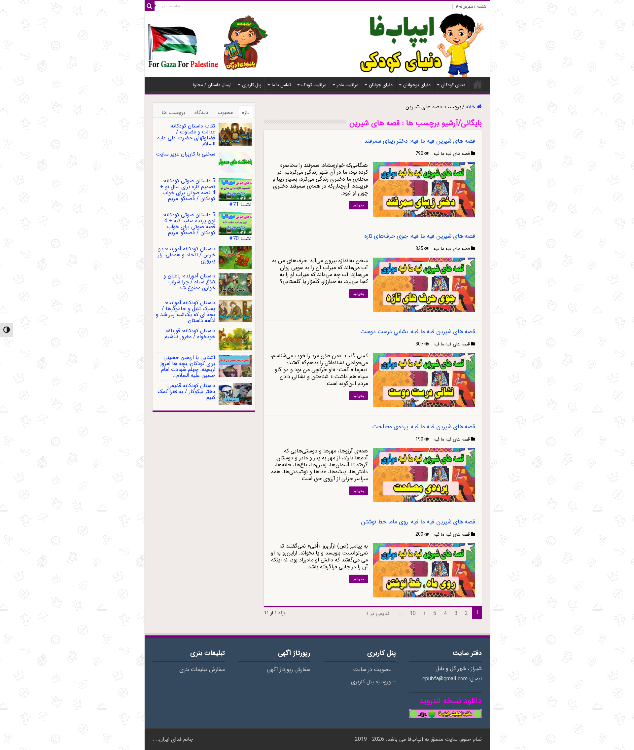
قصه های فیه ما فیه (452, 153)
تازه (246, 112)
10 (413, 613)
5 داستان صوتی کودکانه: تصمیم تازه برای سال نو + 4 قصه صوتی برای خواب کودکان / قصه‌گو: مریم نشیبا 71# (206, 193)
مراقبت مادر (347, 85)
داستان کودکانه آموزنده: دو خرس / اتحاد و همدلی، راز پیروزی (186, 255)
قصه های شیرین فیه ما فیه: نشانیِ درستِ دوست (417, 331)
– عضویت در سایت (374, 669)
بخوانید (358, 205)
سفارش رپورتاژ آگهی (288, 669)
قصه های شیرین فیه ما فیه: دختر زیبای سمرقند (419, 141)
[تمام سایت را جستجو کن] (150, 6)
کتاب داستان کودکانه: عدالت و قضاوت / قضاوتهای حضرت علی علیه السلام (186, 135)
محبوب (225, 112)
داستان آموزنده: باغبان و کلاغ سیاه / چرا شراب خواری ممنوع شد (189, 282)
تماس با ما (281, 85)
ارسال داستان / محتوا (212, 85)
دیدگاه (201, 112)
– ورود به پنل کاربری (373, 682)
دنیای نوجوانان (417, 85)
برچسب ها (173, 112)
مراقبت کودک (313, 85)
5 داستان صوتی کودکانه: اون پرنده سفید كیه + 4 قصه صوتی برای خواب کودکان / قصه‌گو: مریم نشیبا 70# (207, 227)
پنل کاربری (251, 85)
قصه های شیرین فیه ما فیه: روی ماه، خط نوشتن (418, 521)
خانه (477, 84)
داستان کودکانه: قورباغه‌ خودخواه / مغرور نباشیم (189, 334)
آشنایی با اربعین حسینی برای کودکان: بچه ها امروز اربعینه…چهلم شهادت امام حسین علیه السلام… (187, 366)
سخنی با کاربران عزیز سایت (185, 154)
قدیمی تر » (378, 613)
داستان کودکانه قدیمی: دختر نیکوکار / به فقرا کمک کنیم (186, 391)
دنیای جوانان (381, 85)
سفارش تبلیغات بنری (202, 669)
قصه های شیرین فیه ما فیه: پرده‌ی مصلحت (423, 426)
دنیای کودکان (453, 85)
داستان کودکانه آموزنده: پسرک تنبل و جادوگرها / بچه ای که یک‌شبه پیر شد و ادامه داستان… (185, 312)
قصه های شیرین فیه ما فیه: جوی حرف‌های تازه (419, 236)
